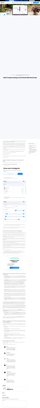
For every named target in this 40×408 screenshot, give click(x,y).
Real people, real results (31, 152)
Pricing (17, 2)
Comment (3, 400)
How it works (13, 2)
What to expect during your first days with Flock (32, 146)
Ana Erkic (8, 387)
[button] (36, 143)
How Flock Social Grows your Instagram (32, 148)
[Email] (11, 389)
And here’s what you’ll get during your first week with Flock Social (33, 150)
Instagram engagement (7, 283)
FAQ (23, 2)
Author (29, 153)
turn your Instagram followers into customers (20, 145)
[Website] (12, 389)
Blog (25, 2)
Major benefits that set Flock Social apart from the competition (33, 151)
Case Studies (20, 2)
